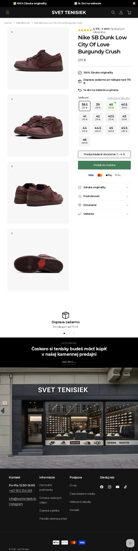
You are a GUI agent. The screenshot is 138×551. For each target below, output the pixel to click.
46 (85, 141)
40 (111, 106)
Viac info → (69, 361)
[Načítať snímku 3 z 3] (74, 333)
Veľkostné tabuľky (80, 502)
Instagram (16, 504)
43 (124, 118)
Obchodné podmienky (46, 487)
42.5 (111, 118)
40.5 (124, 106)
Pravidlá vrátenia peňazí (53, 518)
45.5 (124, 129)
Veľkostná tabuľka (118, 98)
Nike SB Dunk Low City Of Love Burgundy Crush (58, 22)
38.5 (85, 106)
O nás (73, 485)
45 (111, 129)
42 (98, 118)
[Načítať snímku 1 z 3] (64, 333)
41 (84, 118)
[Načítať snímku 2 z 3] (69, 333)
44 (84, 129)
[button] (8, 12)
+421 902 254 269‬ (20, 490)
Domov (8, 22)
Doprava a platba (49, 510)
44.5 (98, 129)
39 (98, 106)
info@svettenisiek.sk (22, 498)
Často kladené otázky (82, 493)
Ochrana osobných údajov (50, 500)
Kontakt (74, 510)
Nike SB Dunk (23, 22)
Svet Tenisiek (23, 549)
